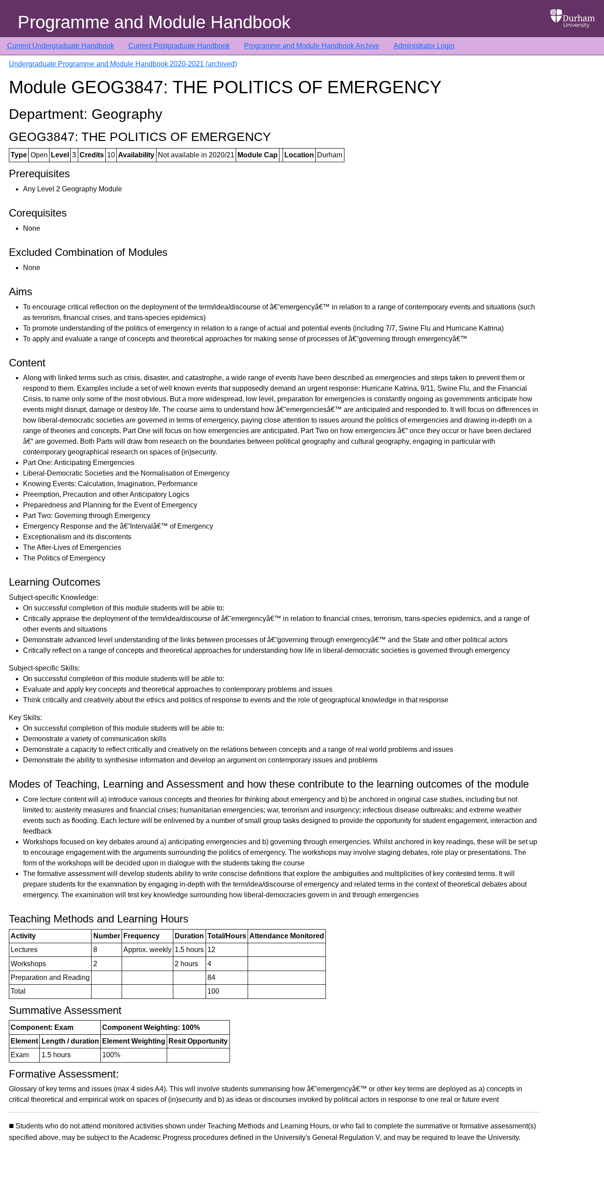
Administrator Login (424, 46)
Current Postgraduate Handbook (179, 46)
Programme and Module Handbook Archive (311, 46)
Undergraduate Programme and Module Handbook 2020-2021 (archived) (123, 64)
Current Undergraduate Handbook (60, 46)
